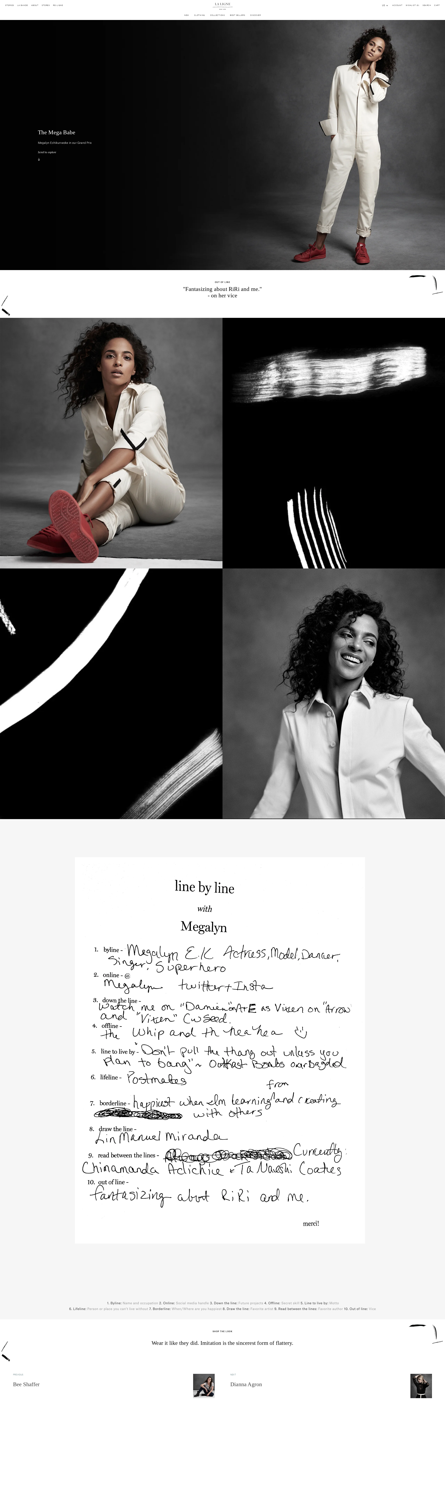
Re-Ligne (58, 5)
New (186, 15)
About (35, 5)
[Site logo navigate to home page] (222, 6)
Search (427, 5)
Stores (46, 5)
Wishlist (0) (412, 5)
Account (397, 5)
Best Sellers (237, 15)
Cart (437, 5)
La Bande (22, 5)
